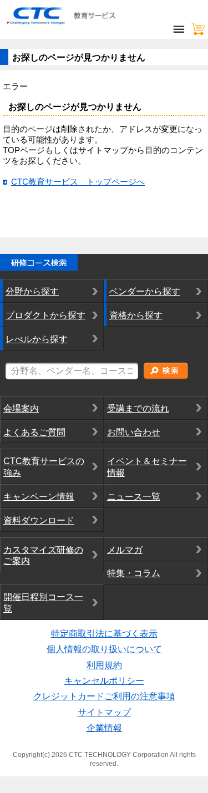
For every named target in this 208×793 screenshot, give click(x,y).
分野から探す (32, 291)
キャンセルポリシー (104, 680)
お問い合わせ (133, 432)
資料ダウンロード (38, 520)
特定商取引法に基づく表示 (104, 633)
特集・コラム (133, 573)
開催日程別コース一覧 (43, 602)
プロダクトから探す (45, 315)
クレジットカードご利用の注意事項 (104, 696)
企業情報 (104, 728)
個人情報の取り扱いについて (104, 649)
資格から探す (136, 315)
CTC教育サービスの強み (43, 466)
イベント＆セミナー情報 (147, 466)
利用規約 (104, 665)
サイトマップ (104, 712)
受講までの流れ (138, 408)
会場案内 (21, 408)
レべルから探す (37, 339)
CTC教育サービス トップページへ (78, 181)
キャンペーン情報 (38, 496)
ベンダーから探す (144, 291)
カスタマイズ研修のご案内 (43, 555)
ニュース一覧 (133, 496)
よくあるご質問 (34, 432)
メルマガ (125, 550)
